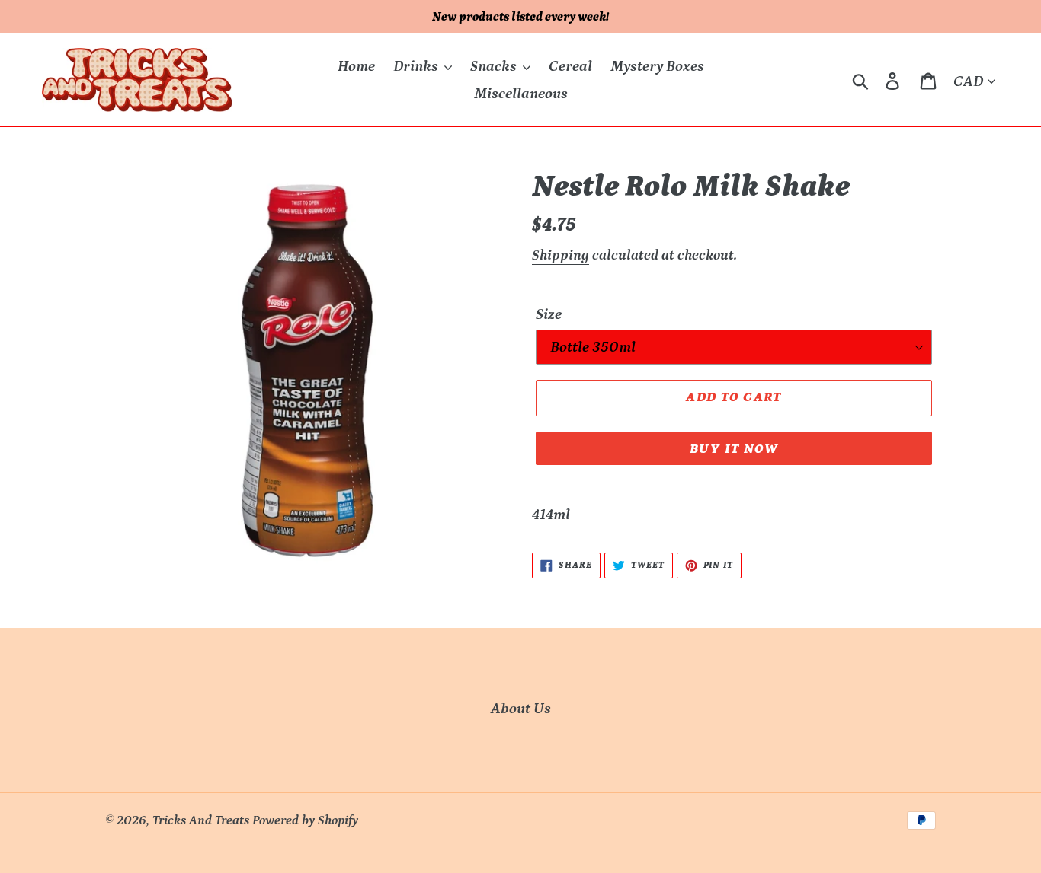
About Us (521, 708)
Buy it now (734, 449)
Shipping (560, 255)
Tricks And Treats (200, 820)
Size (549, 314)
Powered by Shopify (305, 820)
